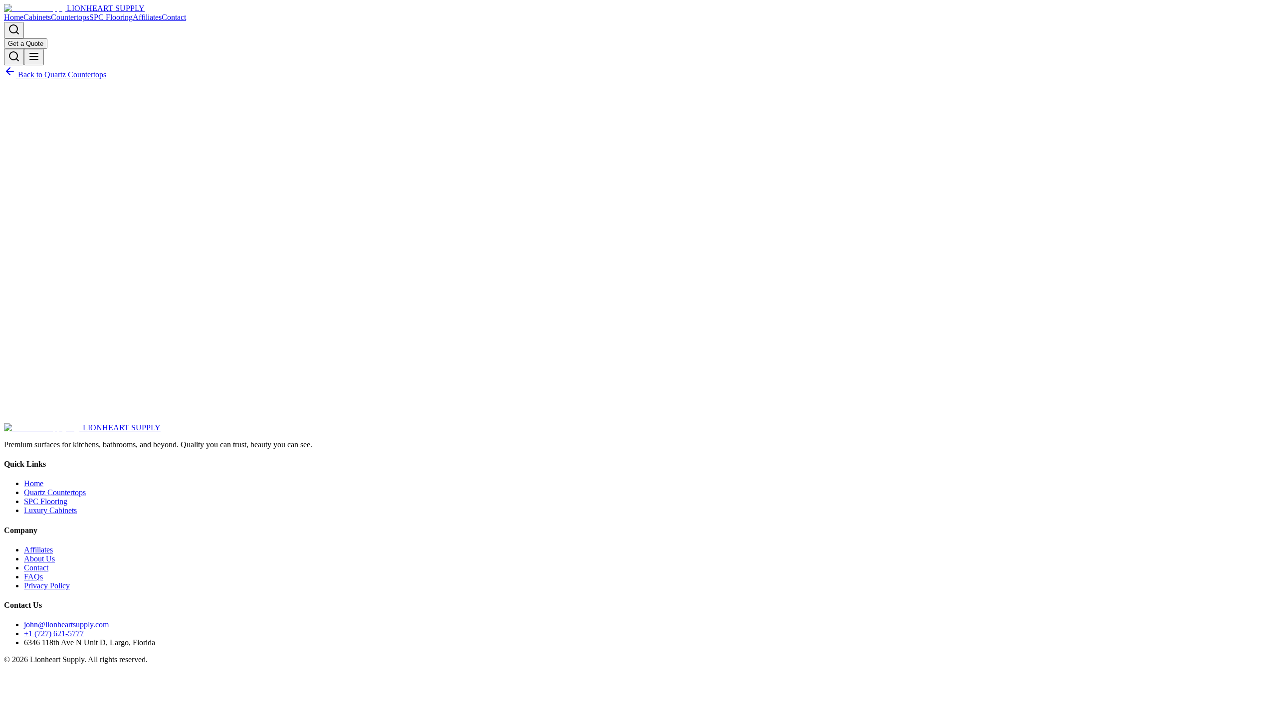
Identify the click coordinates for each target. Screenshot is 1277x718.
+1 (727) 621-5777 (54, 633)
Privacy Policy (47, 585)
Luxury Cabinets (50, 510)
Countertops (70, 17)
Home (13, 17)
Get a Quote (25, 43)
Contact (174, 17)
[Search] (14, 30)
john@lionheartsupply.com (66, 624)
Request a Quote (47, 407)
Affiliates (147, 17)
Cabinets (37, 17)
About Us (39, 558)
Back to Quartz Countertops (61, 74)
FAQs (33, 576)
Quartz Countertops (55, 492)
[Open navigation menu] (34, 57)
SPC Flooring (111, 17)
